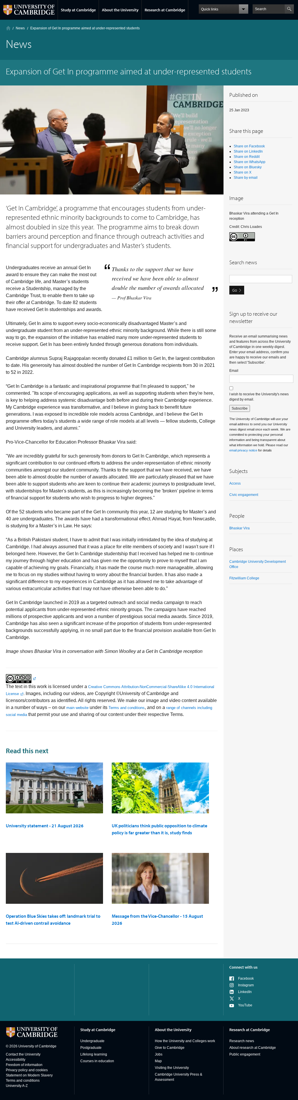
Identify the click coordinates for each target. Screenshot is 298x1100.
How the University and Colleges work (185, 1041)
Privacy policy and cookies (27, 1070)
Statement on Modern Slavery (29, 1075)
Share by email (246, 178)
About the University (120, 9)
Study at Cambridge (78, 9)
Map (158, 1061)
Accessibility (15, 1060)
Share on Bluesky (248, 167)
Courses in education (97, 1061)
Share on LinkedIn (248, 151)
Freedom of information (24, 1065)
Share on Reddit (247, 157)
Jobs (158, 1054)
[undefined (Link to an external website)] (21, 678)
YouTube (245, 1005)
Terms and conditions (127, 708)
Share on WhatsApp (249, 162)
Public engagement (244, 1054)
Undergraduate (92, 1041)
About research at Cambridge (252, 1048)
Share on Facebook (249, 146)
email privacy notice (243, 450)
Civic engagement (243, 495)
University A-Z (17, 1086)
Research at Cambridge (165, 9)
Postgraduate (91, 1048)
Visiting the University (172, 1068)
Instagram (246, 985)
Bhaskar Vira (239, 528)
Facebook (246, 978)
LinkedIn (245, 992)
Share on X (242, 172)
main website (77, 708)
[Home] (8, 28)
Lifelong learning (93, 1054)
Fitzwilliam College (244, 578)
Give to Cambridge (170, 1048)
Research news (241, 1041)
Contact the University (23, 1054)
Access (235, 483)
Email (233, 371)
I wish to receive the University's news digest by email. (259, 396)
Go (234, 290)
